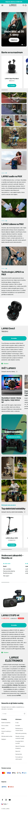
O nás (17, 722)
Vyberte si (14, 40)
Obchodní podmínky (21, 733)
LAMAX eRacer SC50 (12, 538)
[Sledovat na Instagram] (6, 800)
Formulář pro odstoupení (19, 758)
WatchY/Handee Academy (20, 747)
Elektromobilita (5, 722)
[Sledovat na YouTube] (10, 800)
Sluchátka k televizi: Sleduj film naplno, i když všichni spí (11, 400)
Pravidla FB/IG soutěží (19, 742)
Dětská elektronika (6, 736)
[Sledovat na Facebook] (2, 800)
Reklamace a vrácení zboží (19, 729)
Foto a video (4, 725)
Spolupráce (18, 754)
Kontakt (17, 725)
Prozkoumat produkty (14, 437)
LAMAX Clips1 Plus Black (12, 78)
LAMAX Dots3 (8, 328)
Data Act (17, 751)
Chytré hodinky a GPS (6, 732)
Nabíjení (3, 739)
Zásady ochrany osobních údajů (19, 737)
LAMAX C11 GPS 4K (10, 615)
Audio (3, 728)
